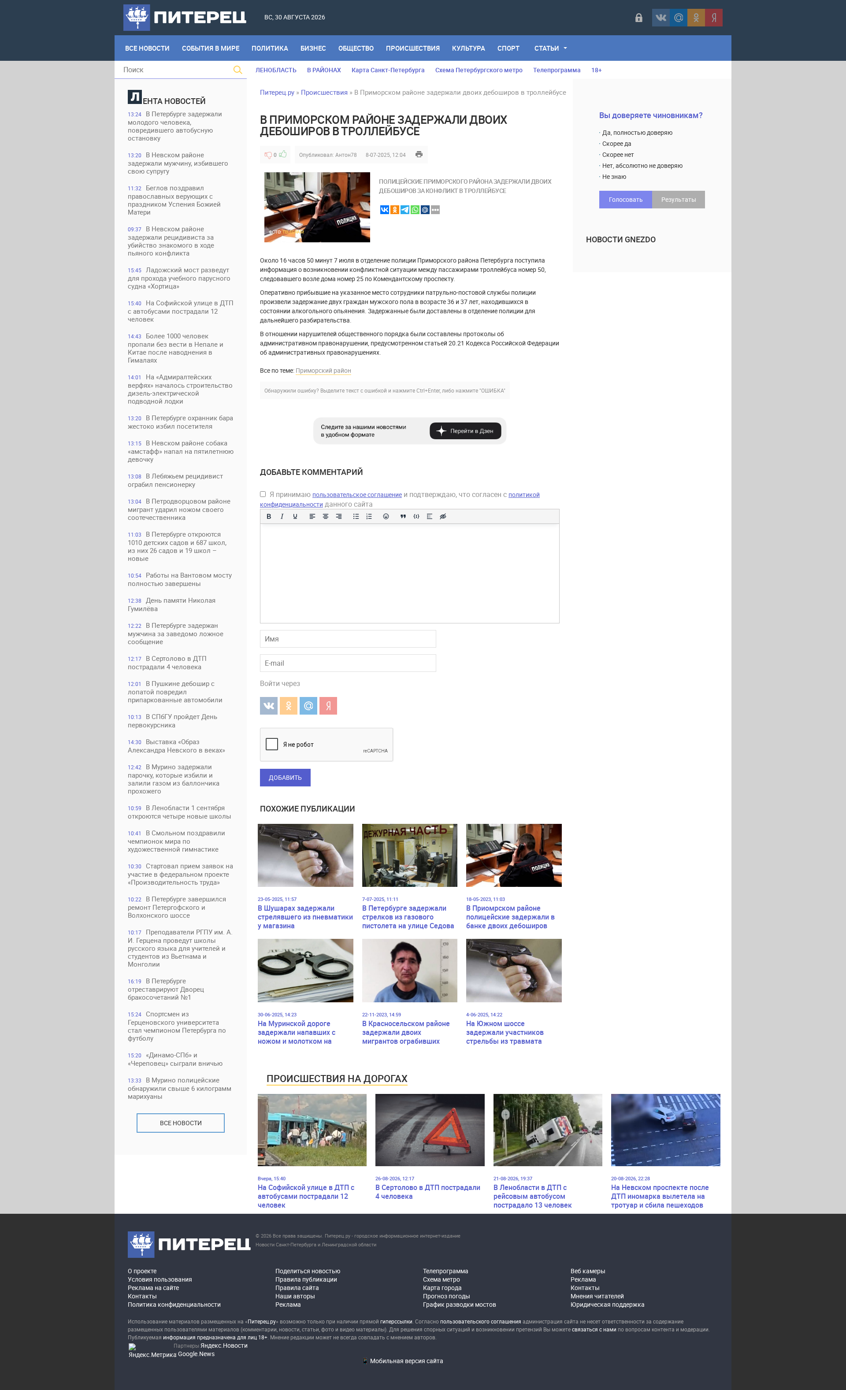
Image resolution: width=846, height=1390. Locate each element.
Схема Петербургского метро (479, 70)
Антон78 (346, 154)
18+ (596, 70)
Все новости (181, 1123)
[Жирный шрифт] (268, 516)
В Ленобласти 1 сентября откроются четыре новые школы (179, 811)
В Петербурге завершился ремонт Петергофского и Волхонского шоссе (177, 906)
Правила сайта (297, 1287)
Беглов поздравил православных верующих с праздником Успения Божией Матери (174, 199)
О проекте (142, 1271)
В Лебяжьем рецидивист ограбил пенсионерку (175, 480)
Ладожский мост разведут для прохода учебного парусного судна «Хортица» (179, 277)
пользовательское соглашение (357, 494)
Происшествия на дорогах (337, 1078)
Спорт (508, 48)
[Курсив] (282, 516)
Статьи (546, 48)
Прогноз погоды (446, 1296)
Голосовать (626, 199)
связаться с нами (594, 1329)
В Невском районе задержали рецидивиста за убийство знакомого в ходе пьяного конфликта (171, 240)
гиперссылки (396, 1321)
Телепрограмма (557, 70)
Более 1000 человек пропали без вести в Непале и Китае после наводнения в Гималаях (175, 347)
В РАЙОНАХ (324, 70)
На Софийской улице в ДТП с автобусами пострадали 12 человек (181, 310)
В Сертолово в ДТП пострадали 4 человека (167, 662)
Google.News (196, 1353)
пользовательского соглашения (480, 1321)
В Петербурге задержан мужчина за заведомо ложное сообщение (175, 633)
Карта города (442, 1287)
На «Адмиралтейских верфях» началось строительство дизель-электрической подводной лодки (180, 388)
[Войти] (639, 17)
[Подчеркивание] (295, 516)
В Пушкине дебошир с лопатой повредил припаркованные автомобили (175, 691)
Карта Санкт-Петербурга (388, 70)
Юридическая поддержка (608, 1304)
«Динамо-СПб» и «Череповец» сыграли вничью (175, 1059)
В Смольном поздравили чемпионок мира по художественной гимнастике (176, 840)
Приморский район (323, 370)
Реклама (288, 1304)
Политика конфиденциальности (174, 1304)
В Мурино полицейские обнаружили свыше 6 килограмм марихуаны (179, 1088)
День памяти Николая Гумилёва (171, 604)
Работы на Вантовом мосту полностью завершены (180, 579)
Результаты (678, 199)
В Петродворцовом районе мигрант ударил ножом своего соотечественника (179, 509)
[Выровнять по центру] (325, 516)
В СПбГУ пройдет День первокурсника (172, 720)
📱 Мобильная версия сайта (402, 1361)
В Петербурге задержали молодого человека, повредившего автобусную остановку (175, 125)
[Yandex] (714, 17)
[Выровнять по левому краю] (312, 516)
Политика (270, 48)
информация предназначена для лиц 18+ (215, 1337)
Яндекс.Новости (224, 1345)
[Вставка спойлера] (429, 516)
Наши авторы (295, 1296)
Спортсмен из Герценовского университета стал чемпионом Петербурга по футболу (177, 1025)
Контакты (142, 1296)
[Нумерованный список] (369, 516)
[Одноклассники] (696, 17)
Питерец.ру (277, 92)
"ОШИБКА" (492, 390)
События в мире (210, 48)
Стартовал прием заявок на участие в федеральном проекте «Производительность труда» (180, 873)
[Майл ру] (678, 17)
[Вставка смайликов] (386, 516)
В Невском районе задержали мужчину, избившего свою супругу (178, 162)
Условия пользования (160, 1279)
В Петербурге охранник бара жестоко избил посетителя (180, 421)
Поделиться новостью (307, 1271)
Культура (468, 48)
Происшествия (413, 48)
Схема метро (441, 1279)
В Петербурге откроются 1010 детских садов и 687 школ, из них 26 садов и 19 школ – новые (177, 546)
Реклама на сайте (153, 1287)
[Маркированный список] (356, 516)
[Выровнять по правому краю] (338, 516)
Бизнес (313, 48)
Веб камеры (588, 1271)
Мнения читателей (597, 1296)
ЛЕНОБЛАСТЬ (276, 70)
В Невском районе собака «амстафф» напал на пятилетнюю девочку (181, 450)
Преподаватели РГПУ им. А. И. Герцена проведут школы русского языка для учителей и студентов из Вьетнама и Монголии (180, 947)
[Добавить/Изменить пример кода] (416, 516)
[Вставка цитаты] (403, 516)
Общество (356, 48)
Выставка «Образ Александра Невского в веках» (176, 745)
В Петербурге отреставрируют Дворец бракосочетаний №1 (166, 988)
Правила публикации (306, 1279)
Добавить (285, 777)
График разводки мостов (459, 1304)
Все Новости (147, 48)
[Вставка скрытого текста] (442, 516)
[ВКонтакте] (661, 17)
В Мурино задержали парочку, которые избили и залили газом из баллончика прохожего (173, 778)
